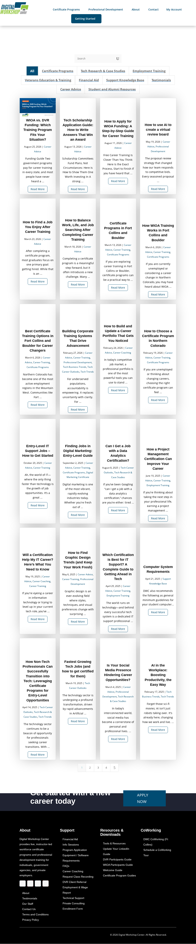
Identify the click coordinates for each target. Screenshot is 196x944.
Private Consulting (74, 903)
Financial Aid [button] (89, 80)
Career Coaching (122, 352)
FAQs (66, 866)
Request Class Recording (78, 876)
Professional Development (78, 362)
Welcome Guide (112, 870)
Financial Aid (70, 839)
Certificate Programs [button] (57, 71)
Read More (38, 189)
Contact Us (29, 909)
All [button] (32, 71)
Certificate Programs (118, 254)
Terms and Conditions (35, 914)
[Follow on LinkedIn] (38, 884)
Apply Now (142, 798)
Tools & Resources (114, 843)
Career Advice (85, 574)
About (25, 893)
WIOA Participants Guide (118, 865)
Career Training (122, 249)
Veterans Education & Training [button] (48, 80)
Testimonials (29, 898)
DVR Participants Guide (117, 859)
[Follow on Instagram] (30, 884)
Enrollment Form (73, 908)
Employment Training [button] (149, 71)
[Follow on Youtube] (45, 884)
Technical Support (73, 898)
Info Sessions (71, 844)
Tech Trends (87, 371)
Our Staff (27, 903)
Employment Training (158, 485)
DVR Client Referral (74, 882)
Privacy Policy (30, 919)
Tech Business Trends (75, 367)
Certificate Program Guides (119, 875)
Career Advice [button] (70, 89)
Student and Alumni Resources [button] (112, 89)
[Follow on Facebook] (23, 884)
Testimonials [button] (161, 80)
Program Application (75, 850)
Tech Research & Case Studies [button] (103, 71)
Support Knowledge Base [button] (125, 80)
